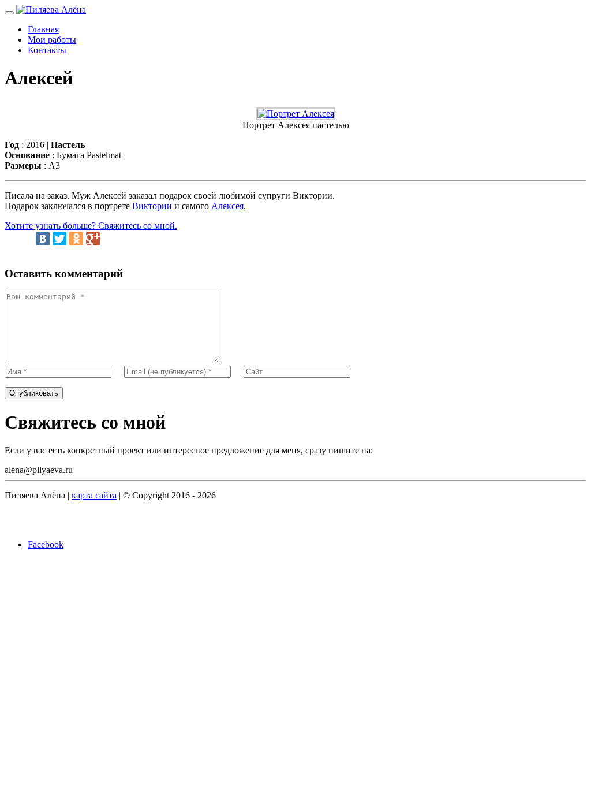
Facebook (45, 544)
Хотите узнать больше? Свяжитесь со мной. (91, 225)
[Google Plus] (93, 238)
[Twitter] (59, 238)
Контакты (47, 50)
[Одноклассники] (76, 238)
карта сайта (94, 495)
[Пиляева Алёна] (51, 9)
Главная (43, 29)
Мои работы (52, 39)
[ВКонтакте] (43, 238)
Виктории (152, 206)
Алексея (227, 206)
